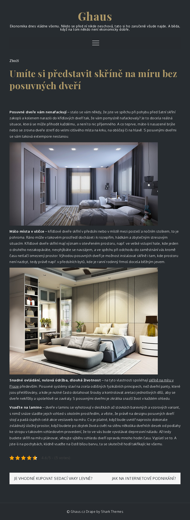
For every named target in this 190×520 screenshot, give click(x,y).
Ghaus (95, 16)
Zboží (14, 60)
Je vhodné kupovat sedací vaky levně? (53, 478)
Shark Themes (112, 512)
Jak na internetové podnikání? (144, 478)
